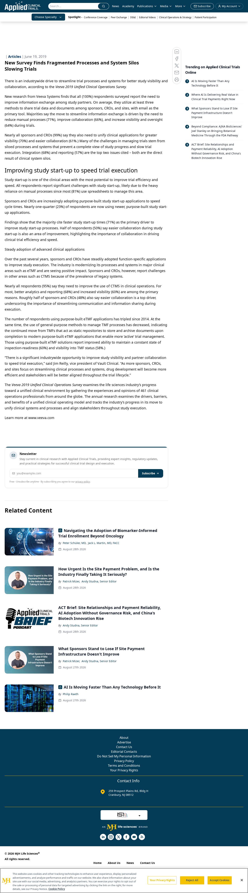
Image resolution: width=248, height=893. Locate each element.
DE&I (133, 17)
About (124, 737)
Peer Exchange (119, 17)
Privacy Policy (124, 761)
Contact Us (124, 747)
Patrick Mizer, (71, 581)
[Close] (242, 880)
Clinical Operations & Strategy (175, 17)
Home (97, 863)
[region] (124, 880)
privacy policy (82, 481)
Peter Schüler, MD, (74, 543)
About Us (114, 863)
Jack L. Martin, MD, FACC (103, 543)
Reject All (192, 880)
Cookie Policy (56, 889)
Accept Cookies (219, 880)
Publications (145, 6)
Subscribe (148, 473)
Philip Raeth (70, 694)
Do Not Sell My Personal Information (124, 756)
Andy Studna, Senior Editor (99, 581)
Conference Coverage (96, 17)
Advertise (124, 742)
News (115, 6)
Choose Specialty (46, 17)
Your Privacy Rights (124, 770)
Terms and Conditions (124, 765)
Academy (128, 6)
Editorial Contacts (124, 751)
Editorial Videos (147, 17)
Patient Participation (205, 17)
